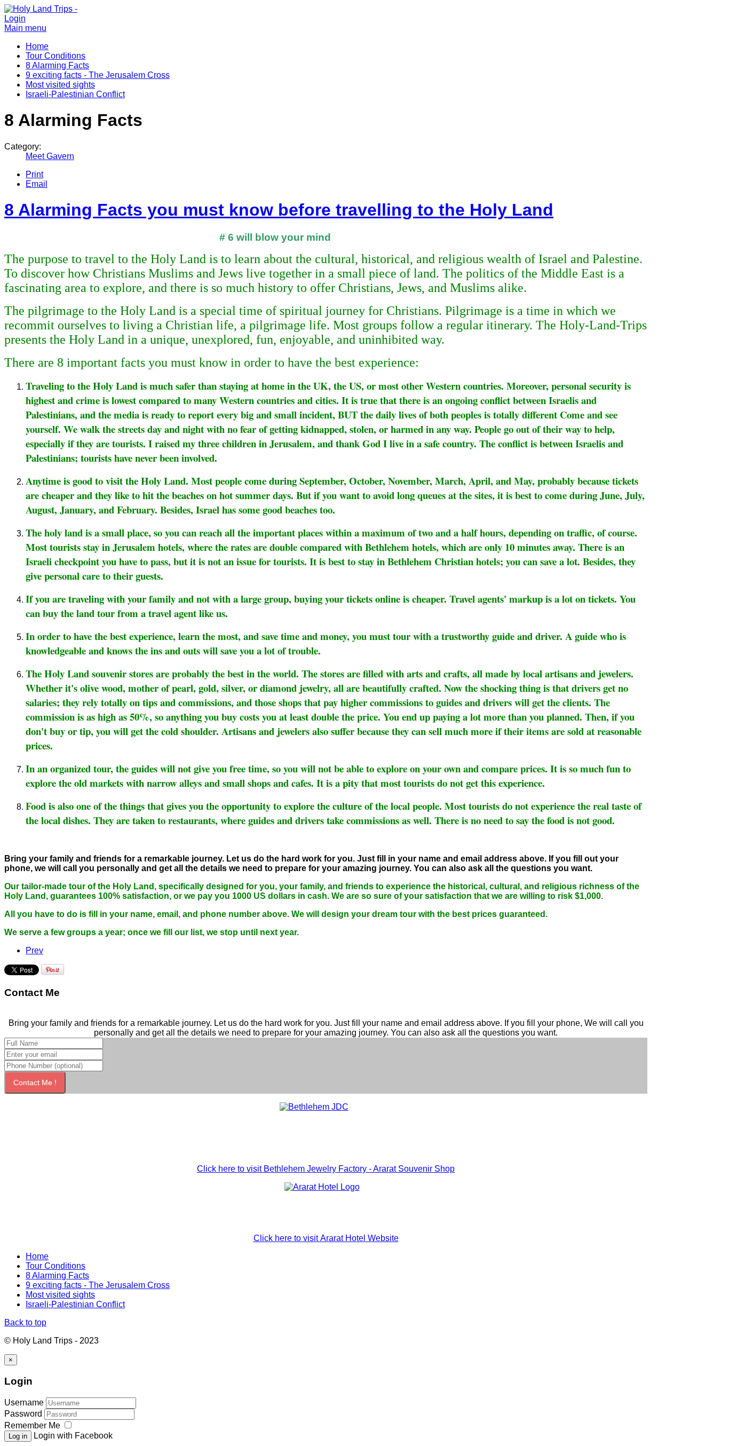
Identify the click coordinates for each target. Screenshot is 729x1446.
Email (36, 183)
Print (34, 174)
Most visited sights (60, 84)
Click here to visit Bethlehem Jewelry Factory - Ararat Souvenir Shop (326, 1168)
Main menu (25, 28)
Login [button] (15, 18)
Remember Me (32, 1425)
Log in (18, 1436)
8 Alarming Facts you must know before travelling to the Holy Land (278, 209)
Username (24, 1402)
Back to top (25, 1322)
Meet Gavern (50, 156)
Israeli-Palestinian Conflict (75, 94)
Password (23, 1413)
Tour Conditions (55, 55)
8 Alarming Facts (57, 65)
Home (37, 46)
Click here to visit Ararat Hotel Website (326, 1238)
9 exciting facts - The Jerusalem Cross (98, 75)
